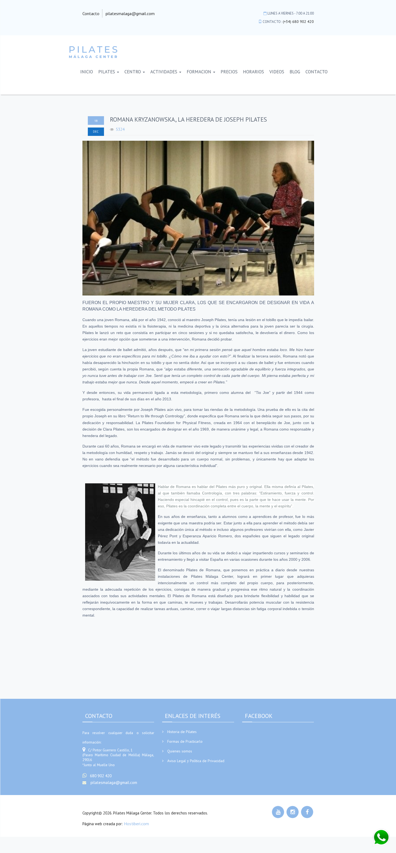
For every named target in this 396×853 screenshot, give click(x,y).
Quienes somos (179, 751)
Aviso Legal (176, 760)
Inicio (86, 72)
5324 (120, 129)
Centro (133, 72)
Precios (229, 72)
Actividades (164, 72)
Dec (96, 131)
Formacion (200, 72)
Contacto (90, 13)
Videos (276, 72)
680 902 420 (101, 775)
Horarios (253, 72)
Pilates (107, 72)
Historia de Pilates (182, 731)
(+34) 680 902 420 (298, 21)
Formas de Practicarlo (185, 741)
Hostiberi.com (136, 823)
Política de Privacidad (207, 760)
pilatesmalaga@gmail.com (130, 13)
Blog (295, 72)
